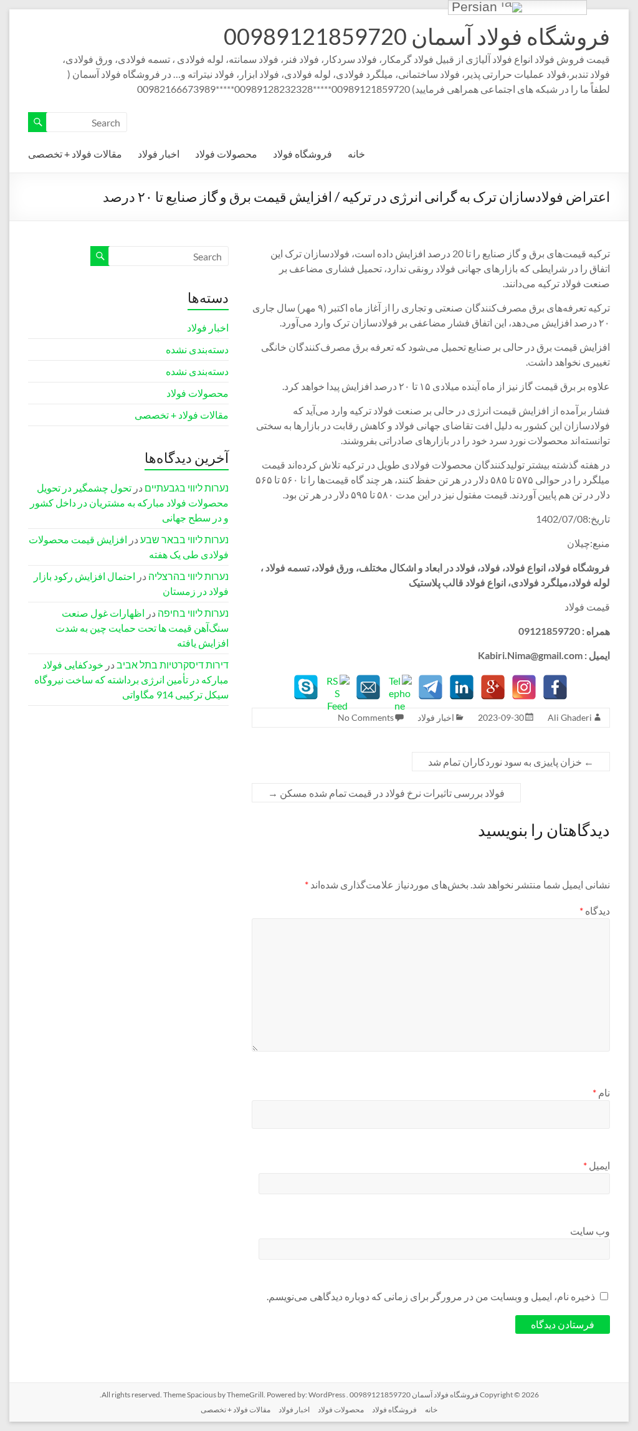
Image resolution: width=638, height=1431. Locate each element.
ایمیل (596, 1165)
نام (601, 1092)
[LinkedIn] (461, 687)
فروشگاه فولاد (302, 153)
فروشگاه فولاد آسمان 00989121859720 (417, 36)
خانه (356, 153)
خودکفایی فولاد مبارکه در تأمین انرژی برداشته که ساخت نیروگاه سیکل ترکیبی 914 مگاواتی (131, 679)
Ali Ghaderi (570, 717)
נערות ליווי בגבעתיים (187, 487)
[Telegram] (430, 687)
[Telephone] (399, 687)
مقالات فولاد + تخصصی (75, 153)
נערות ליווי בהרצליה (188, 576)
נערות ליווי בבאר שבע (184, 539)
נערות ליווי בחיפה (193, 613)
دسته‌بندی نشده (197, 349)
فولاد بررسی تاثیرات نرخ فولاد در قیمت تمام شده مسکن (386, 793)
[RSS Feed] (337, 687)
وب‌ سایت (590, 1231)
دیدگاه (594, 910)
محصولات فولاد (226, 153)
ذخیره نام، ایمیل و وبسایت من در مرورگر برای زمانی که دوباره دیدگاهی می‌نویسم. (431, 1296)
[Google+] (492, 687)
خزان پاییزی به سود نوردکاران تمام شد (511, 762)
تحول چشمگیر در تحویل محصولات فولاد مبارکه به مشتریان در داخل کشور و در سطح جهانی (129, 502)
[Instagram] (524, 687)
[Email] (368, 687)
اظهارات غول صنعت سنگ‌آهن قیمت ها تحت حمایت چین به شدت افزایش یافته (142, 628)
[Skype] (305, 687)
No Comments (366, 717)
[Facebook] (555, 687)
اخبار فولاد (158, 153)
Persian (476, 7)
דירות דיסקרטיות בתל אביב (173, 664)
